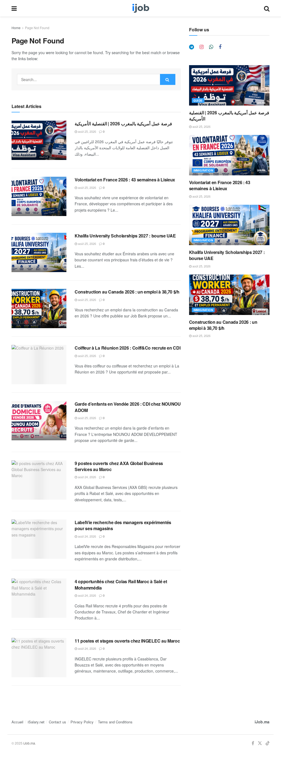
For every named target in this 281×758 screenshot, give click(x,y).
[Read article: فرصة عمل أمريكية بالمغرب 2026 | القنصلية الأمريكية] (39, 140)
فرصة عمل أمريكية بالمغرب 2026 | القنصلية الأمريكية (123, 123)
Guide (198, 101)
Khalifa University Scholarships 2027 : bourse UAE (125, 236)
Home (16, 27)
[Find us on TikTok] (267, 743)
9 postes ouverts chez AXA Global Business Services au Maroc (119, 466)
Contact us (57, 721)
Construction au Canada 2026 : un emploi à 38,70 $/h (127, 292)
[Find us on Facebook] (220, 47)
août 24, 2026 (86, 477)
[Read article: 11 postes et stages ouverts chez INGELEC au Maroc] (39, 657)
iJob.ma (262, 721)
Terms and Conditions (115, 721)
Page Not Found (37, 27)
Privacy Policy (82, 721)
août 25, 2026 (86, 131)
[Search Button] (266, 8)
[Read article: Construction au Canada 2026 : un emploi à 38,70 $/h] (39, 308)
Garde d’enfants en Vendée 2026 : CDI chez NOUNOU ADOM (128, 407)
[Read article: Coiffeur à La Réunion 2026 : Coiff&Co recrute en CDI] (39, 364)
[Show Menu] (14, 8)
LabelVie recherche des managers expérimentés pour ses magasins (123, 525)
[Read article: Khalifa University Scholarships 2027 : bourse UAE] (39, 252)
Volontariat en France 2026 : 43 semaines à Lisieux (125, 179)
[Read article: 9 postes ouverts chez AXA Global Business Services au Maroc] (39, 480)
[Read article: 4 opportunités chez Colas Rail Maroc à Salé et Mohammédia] (39, 598)
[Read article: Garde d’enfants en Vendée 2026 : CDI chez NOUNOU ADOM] (39, 420)
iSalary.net (36, 721)
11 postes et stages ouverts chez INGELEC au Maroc (127, 641)
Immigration (203, 170)
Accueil (17, 721)
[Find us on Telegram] (191, 47)
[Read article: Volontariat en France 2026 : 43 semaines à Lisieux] (39, 196)
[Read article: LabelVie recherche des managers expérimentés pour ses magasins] (39, 539)
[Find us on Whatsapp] (211, 47)
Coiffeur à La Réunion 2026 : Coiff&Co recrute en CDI (127, 348)
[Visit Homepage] (140, 8)
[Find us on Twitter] (260, 743)
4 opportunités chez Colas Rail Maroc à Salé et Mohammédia (121, 584)
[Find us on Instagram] (201, 47)
